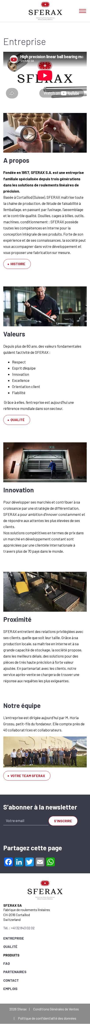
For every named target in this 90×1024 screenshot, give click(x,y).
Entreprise (13, 938)
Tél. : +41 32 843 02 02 (19, 928)
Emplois (10, 988)
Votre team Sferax (27, 776)
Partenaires (14, 972)
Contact (11, 980)
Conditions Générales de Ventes (56, 1009)
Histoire (17, 264)
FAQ (6, 963)
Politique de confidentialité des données (47, 1018)
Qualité (17, 420)
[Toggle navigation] (82, 11)
